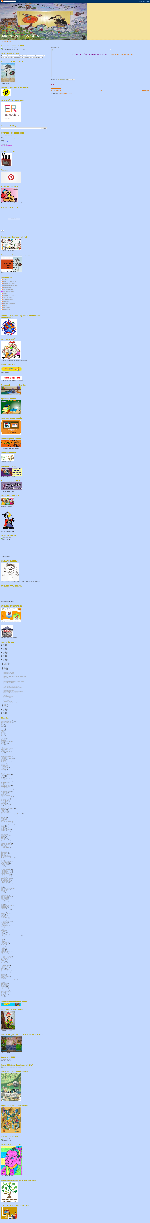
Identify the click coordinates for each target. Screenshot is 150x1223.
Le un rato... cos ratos (6, 861)
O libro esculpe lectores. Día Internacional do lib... (13, 685)
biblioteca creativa (5, 755)
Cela (2, 773)
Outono (3, 931)
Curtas (2, 802)
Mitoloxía (3, 908)
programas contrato (5, 951)
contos (2, 794)
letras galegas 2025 (6, 880)
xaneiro (3, 992)
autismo (3, 753)
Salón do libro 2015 (5, 967)
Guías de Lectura (5, 847)
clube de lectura (5, 779)
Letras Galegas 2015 (6, 871)
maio (2, 892)
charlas (3, 775)
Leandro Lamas (5, 862)
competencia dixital (5, 786)
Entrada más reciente (56, 90)
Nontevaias (6, 301)
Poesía (2, 949)
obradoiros (3, 924)
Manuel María (4, 897)
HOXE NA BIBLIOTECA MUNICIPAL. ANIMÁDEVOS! (14, 676)
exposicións (4, 834)
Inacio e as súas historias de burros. (11, 686)
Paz (2, 939)
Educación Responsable (7, 824)
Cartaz (2, 768)
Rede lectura (4, 959)
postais (3, 950)
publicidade (4, 952)
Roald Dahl (4, 962)
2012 (4, 709)
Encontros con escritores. (8, 680)
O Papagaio (4, 923)
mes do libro (4, 907)
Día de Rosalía (4, 811)
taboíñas (3, 977)
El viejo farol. (6, 700)
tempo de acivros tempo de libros (9, 979)
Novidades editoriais (6, 921)
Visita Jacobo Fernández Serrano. (10, 692)
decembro (3, 803)
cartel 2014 (3, 769)
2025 (4, 645)
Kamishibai (3, 859)
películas (3, 941)
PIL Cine (3, 944)
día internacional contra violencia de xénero (11, 813)
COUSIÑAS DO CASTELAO (9, 295)
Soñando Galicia (5, 976)
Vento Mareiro (6, 309)
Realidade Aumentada (6, 956)
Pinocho (3, 946)
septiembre (6, 665)
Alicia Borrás (4, 743)
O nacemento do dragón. (8, 696)
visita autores (4, 988)
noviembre (6, 663)
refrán (2, 960)
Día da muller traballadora (7, 808)
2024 (4, 647)
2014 (4, 660)
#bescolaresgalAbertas (6, 720)
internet (3, 854)
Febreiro (3, 837)
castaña (3, 770)
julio (5, 667)
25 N (2, 734)
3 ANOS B (5, 279)
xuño (2, 996)
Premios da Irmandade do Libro (122, 54)
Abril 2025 (3, 738)
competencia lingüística (6, 787)
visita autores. (4, 990)
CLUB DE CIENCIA (5, 778)
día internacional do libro (7, 814)
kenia (2, 860)
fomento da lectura (5, 842)
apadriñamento (4, 749)
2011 (4, 710)
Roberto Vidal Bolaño (6, 964)
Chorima (5, 293)
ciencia (3, 776)
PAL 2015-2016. (5, 934)
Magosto (3, 891)
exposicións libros (5, 835)
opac (2, 926)
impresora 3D (4, 852)
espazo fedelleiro (5, 831)
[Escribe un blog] (69, 79)
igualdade (3, 851)
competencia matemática (7, 788)
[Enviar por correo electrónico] (67, 79)
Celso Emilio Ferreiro (6, 774)
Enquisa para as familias (8, 673)
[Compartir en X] (71, 79)
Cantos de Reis (4, 766)
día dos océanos (5, 812)
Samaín (3, 968)
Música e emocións (5, 913)
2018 (4, 655)
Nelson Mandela (5, 917)
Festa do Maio (4, 839)
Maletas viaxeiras (5, 894)
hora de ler (3, 848)
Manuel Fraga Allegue (6, 896)
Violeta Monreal (5, 987)
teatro (2, 978)
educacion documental (6, 822)
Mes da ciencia (4, 906)
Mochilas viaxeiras (5, 909)
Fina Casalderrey (5, 840)
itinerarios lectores (5, 856)
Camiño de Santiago (6, 761)
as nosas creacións (5, 751)
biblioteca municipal (6, 756)
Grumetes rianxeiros (8, 299)
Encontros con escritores (8, 688)
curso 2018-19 (4, 801)
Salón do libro (4, 966)
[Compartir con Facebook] (72, 79)
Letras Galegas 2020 (6, 875)
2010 (4, 712)
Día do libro (5, 677)
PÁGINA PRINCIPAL (7, 41)
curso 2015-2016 (5, 798)
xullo (2, 995)
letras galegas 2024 (6, 879)
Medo (2, 904)
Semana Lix (4, 973)
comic (2, 783)
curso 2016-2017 (5, 799)
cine (2, 777)
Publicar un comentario (56, 88)
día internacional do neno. (7, 816)
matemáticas (4, 901)
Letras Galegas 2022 (6, 878)
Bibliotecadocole (7, 287)
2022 (4, 649)
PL (1, 947)
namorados (4, 915)
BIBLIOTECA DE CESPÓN (9, 281)
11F (2, 723)
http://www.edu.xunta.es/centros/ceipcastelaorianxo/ (11, 139)
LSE (2, 887)
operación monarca (5, 927)
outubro (3, 932)
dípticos (3, 820)
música (3, 912)
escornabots (4, 827)
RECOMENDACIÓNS (6, 957)
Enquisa (3, 825)
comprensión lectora (6, 791)
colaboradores (4, 782)
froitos (2, 845)
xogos (2, 993)
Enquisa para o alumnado (8, 672)
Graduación (4, 846)
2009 (4, 713)
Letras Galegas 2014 (6, 870)
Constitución (4, 792)
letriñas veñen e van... (6, 883)
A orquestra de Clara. (7, 701)
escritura (3, 830)
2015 (4, 659)
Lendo (2, 866)
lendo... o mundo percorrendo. (8, 868)
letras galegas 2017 (6, 873)
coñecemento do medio (6, 796)
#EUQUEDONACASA (6, 722)
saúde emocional (5, 969)
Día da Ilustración (5, 807)
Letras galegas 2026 (6, 881)
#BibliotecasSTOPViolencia (7, 721)
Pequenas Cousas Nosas (9, 303)
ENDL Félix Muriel (7, 297)
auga (2, 752)
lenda (2, 865)
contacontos (4, 793)
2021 (4, 651)
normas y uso (4, 918)
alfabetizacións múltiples (7, 741)
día (2, 805)
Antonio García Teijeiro (6, 748)
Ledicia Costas (4, 864)
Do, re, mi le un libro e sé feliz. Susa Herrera (12, 687)
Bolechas (3, 757)
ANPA (2, 747)
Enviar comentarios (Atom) (65, 93)
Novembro (3, 920)
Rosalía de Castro (5, 965)
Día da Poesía (4, 810)
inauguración (4, 853)
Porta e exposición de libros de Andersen (12, 697)
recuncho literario (5, 958)
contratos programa (5, 795)
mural (2, 910)
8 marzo (3, 735)
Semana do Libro (5, 971)
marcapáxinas (4, 898)
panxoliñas (3, 936)
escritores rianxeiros (6, 829)
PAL (2, 933)
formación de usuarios (6, 843)
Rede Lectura (6, 307)
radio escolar (4, 953)
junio (5, 668)
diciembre (6, 662)
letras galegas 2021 (6, 877)
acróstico (3, 739)
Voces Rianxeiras (5, 991)
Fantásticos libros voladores (9, 683)
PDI (2, 940)
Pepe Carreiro (4, 942)
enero (5, 706)
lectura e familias (5, 863)
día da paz (3, 809)
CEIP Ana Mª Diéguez (8, 289)
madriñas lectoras (5, 889)
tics (2, 981)
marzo (5, 704)
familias (3, 836)
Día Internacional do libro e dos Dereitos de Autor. (13, 681)
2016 (4, 658)
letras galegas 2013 (6, 869)
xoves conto (4, 994)
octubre (5, 664)
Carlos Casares (5, 767)
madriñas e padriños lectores (8, 888)
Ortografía (3, 930)
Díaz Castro (4, 817)
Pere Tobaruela (4, 943)
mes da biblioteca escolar (7, 905)
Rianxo (3, 961)
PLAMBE (3, 948)
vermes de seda (5, 985)
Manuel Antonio (5, 895)
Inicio (101, 90)
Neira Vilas (3, 916)
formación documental (6, 844)
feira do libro (4, 838)
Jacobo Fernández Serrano (7, 857)
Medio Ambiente (5, 903)
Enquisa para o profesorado (9, 674)
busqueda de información (7, 758)
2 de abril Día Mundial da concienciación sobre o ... (14, 699)
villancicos (3, 986)
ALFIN (2, 742)
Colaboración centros (6, 781)
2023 (4, 648)
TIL (2, 982)
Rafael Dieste (4, 955)
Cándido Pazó (6, 678)
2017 (4, 656)
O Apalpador (4, 922)
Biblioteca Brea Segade (9, 283)
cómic (2, 784)
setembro (3, 974)
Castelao (5, 695)
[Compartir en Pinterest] (74, 79)
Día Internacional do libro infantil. (10, 702)
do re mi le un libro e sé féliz (7, 821)
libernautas (3, 885)
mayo (5, 669)
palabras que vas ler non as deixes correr (11, 935)
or (1, 929)
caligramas (3, 760)
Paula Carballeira (5, 938)
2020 (4, 652)
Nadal (2, 914)
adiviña (3, 740)
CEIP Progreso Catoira (8, 291)
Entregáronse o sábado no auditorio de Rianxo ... (13, 691)
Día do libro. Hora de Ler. (8, 682)
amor (2, 744)
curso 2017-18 (4, 800)
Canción (3, 763)
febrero (5, 705)
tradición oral (4, 984)
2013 (4, 708)
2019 (4, 653)
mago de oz (4, 890)
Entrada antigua (145, 90)
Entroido (3, 826)
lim (2, 886)
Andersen (3, 746)
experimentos (4, 833)
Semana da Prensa (5, 970)
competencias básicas (6, 790)
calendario (3, 759)
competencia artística (6, 785)
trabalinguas (4, 983)
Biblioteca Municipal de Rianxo (10, 285)
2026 (4, 644)
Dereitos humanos (5, 804)
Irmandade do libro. (60, 81)
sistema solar (4, 975)
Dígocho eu (4, 819)
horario (3, 849)
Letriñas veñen (4, 882)
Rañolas (5, 305)
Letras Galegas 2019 (6, 874)
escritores (3, 828)
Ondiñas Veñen (4, 925)
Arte (2, 750)
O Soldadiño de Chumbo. (8, 694)
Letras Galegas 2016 (6, 872)
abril (5, 671)
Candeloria (3, 764)
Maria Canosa (4, 899)
